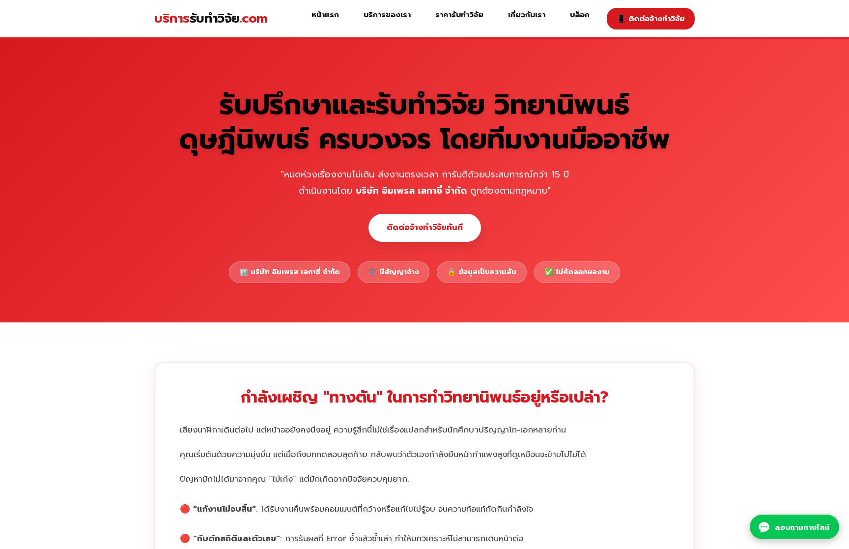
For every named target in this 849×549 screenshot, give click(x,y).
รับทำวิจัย (211, 18)
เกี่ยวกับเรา (526, 14)
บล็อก (580, 14)
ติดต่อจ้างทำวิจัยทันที (425, 227)
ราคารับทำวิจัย (459, 14)
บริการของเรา (387, 14)
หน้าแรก (325, 14)
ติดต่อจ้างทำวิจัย (651, 18)
